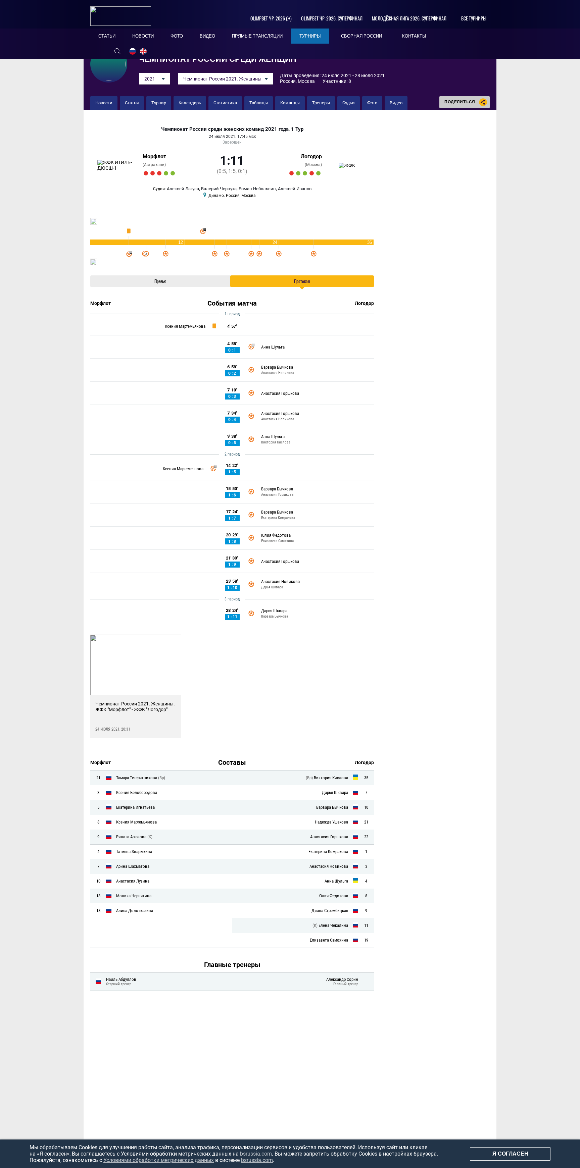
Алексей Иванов (294, 188)
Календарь (190, 102)
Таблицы (258, 102)
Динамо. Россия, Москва (232, 195)
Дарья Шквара (272, 587)
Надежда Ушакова (331, 822)
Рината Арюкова (131, 836)
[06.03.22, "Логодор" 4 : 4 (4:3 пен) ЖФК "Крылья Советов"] (298, 173)
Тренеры (321, 102)
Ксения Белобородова (136, 792)
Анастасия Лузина (132, 881)
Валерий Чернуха (219, 188)
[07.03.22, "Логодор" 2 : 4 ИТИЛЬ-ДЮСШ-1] (166, 173)
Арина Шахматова (132, 866)
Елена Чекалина (333, 925)
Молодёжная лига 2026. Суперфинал (409, 18)
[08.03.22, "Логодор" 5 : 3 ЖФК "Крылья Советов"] (318, 173)
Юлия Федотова (276, 535)
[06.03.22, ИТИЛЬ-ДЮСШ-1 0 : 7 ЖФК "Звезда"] (159, 173)
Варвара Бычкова (277, 367)
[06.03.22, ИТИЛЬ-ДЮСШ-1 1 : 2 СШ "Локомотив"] (152, 173)
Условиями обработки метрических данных (158, 1160)
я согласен (510, 1154)
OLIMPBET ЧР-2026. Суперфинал (331, 18)
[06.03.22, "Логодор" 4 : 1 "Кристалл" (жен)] (305, 173)
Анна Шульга (273, 347)
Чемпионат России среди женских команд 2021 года (225, 129)
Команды (290, 102)
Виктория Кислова (275, 442)
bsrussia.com (256, 1154)
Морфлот (154, 156)
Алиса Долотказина (134, 910)
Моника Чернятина (133, 895)
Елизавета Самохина (277, 541)
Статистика (225, 102)
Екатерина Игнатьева (135, 807)
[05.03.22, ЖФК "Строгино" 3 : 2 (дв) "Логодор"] (291, 173)
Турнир (158, 102)
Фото (372, 102)
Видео (396, 102)
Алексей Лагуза (183, 188)
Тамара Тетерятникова (137, 777)
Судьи (348, 102)
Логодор (311, 156)
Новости (103, 102)
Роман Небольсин (257, 188)
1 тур (297, 129)
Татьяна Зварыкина (134, 851)
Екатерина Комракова (278, 518)
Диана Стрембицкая (329, 910)
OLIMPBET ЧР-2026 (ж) (271, 18)
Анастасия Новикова (277, 373)
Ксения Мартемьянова (185, 326)
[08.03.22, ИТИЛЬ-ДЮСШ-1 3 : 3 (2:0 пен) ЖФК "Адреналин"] (173, 173)
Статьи (132, 102)
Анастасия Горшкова (280, 393)
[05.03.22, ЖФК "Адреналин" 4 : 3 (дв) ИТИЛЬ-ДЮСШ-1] (146, 173)
